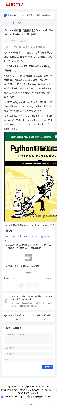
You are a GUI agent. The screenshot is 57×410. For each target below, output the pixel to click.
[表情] (40, 367)
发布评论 (48, 367)
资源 (12, 22)
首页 (6, 22)
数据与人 (41, 296)
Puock (33, 404)
